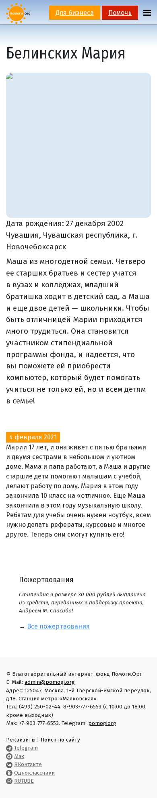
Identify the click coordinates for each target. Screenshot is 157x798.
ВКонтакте (28, 764)
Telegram (26, 747)
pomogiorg (102, 723)
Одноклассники (34, 772)
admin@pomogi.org (50, 682)
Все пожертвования (58, 626)
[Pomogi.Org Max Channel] (9, 756)
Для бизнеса (75, 13)
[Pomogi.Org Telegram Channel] (9, 747)
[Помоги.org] (18, 13)
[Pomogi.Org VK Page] (9, 764)
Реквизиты (20, 739)
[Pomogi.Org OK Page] (9, 772)
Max (19, 756)
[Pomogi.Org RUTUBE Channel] (9, 780)
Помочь (120, 13)
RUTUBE (24, 780)
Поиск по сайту (60, 739)
